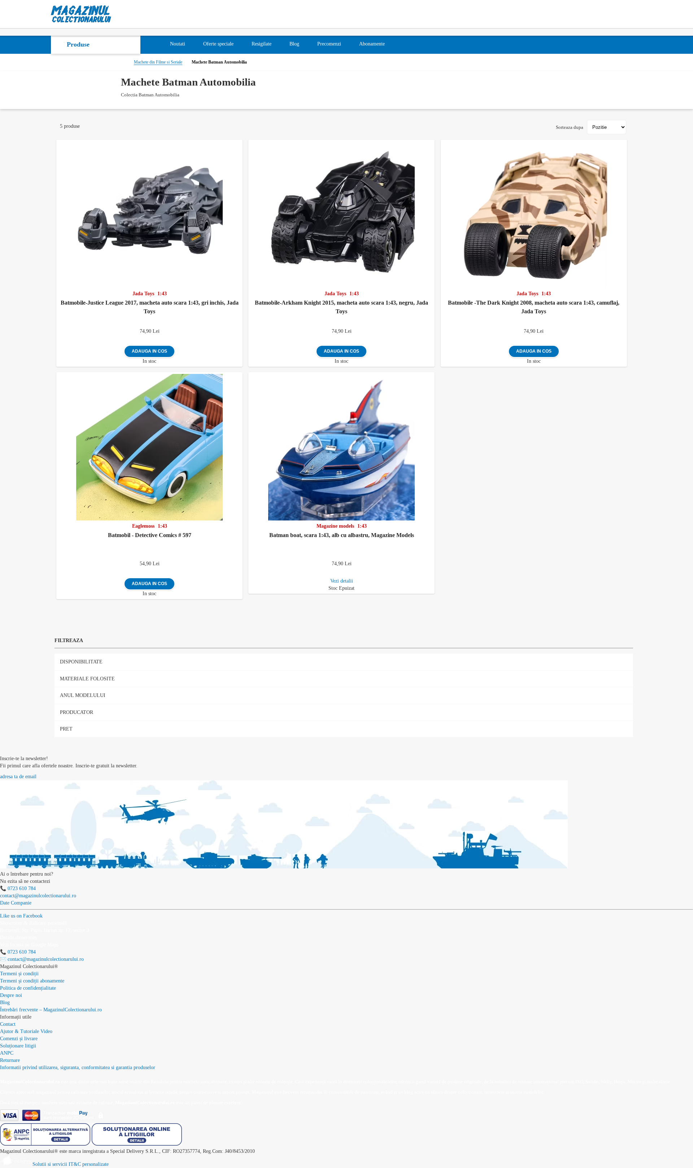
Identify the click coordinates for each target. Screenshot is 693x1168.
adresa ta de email (18, 776)
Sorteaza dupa (569, 127)
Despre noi (11, 995)
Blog (5, 1002)
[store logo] (81, 14)
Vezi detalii (341, 581)
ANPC (6, 1053)
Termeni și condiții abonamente (32, 981)
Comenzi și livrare (19, 1038)
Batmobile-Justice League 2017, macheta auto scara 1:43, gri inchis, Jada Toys (150, 307)
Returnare (10, 1060)
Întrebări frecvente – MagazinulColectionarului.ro (51, 1009)
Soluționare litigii (18, 1046)
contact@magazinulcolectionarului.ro (38, 895)
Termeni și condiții (19, 973)
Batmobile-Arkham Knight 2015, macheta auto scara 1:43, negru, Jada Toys (341, 307)
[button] (238, 144)
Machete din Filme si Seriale (158, 62)
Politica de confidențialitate (28, 988)
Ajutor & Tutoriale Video (26, 1031)
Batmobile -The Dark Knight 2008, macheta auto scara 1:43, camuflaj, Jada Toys (533, 307)
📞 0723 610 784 (18, 888)
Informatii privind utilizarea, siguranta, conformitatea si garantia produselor (77, 1067)
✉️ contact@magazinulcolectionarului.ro (42, 959)
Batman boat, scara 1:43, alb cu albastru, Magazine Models (341, 535)
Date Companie (15, 903)
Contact (8, 1024)
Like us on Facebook (21, 916)
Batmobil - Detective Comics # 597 (149, 535)
